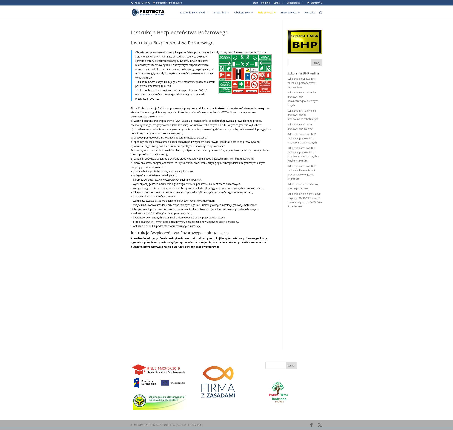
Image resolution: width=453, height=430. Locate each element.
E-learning (219, 12)
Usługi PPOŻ (265, 12)
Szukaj (291, 365)
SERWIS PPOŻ (289, 12)
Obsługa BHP (242, 12)
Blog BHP (265, 3)
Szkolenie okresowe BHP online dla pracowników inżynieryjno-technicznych (302, 138)
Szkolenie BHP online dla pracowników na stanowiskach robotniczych (303, 115)
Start (255, 3)
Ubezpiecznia (293, 3)
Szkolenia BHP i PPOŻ (192, 12)
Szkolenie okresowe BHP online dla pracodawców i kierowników (302, 83)
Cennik (277, 3)
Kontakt (310, 12)
